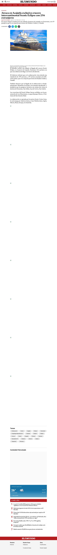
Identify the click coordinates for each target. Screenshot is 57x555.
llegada (28, 431)
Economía (3, 10)
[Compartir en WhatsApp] (16, 26)
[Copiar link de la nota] (19, 26)
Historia (12, 544)
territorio (40, 436)
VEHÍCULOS (9, 4)
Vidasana (25, 544)
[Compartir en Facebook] (9, 26)
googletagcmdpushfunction (17, 433)
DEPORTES (49, 4)
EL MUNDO (39, 4)
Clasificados (43, 544)
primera (33, 436)
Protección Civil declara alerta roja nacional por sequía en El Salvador (29, 513)
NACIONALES (32, 4)
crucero (13, 436)
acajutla (26, 436)
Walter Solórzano (5, 20)
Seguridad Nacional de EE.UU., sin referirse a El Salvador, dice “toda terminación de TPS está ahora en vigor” (29, 517)
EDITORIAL (15, 4)
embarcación (14, 431)
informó (30, 438)
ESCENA (54, 4)
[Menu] (2, 2)
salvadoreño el (15, 438)
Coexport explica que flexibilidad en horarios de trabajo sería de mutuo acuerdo (29, 526)
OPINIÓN (44, 4)
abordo (37, 438)
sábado (41, 433)
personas (22, 441)
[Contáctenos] (27, 552)
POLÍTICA (20, 4)
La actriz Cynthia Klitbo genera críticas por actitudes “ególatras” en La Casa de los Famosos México (27, 505)
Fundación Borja (27, 548)
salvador (28, 433)
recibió (35, 433)
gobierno (23, 438)
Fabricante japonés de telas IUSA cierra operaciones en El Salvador (28, 509)
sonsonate (43, 431)
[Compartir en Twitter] (12, 26)
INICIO (4, 4)
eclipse (35, 431)
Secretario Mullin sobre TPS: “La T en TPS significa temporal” (27, 521)
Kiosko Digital (43, 548)
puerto (20, 436)
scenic (22, 431)
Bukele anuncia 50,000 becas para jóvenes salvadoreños (28, 529)
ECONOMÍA (26, 4)
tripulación (14, 441)
